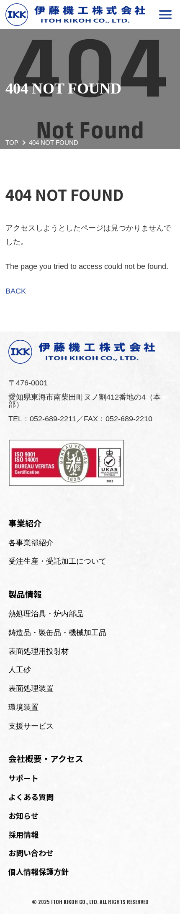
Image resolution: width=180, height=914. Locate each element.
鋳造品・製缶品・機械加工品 (57, 632)
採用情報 (23, 834)
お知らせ (23, 815)
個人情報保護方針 (38, 871)
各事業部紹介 (31, 543)
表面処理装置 (31, 688)
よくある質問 (31, 796)
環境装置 (23, 707)
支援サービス (31, 726)
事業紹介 (25, 523)
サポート (23, 777)
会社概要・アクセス (45, 758)
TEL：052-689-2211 (42, 419)
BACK (15, 291)
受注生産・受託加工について (57, 561)
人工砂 (19, 670)
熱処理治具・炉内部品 (46, 614)
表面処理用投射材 (38, 651)
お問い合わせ (31, 852)
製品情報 (25, 594)
